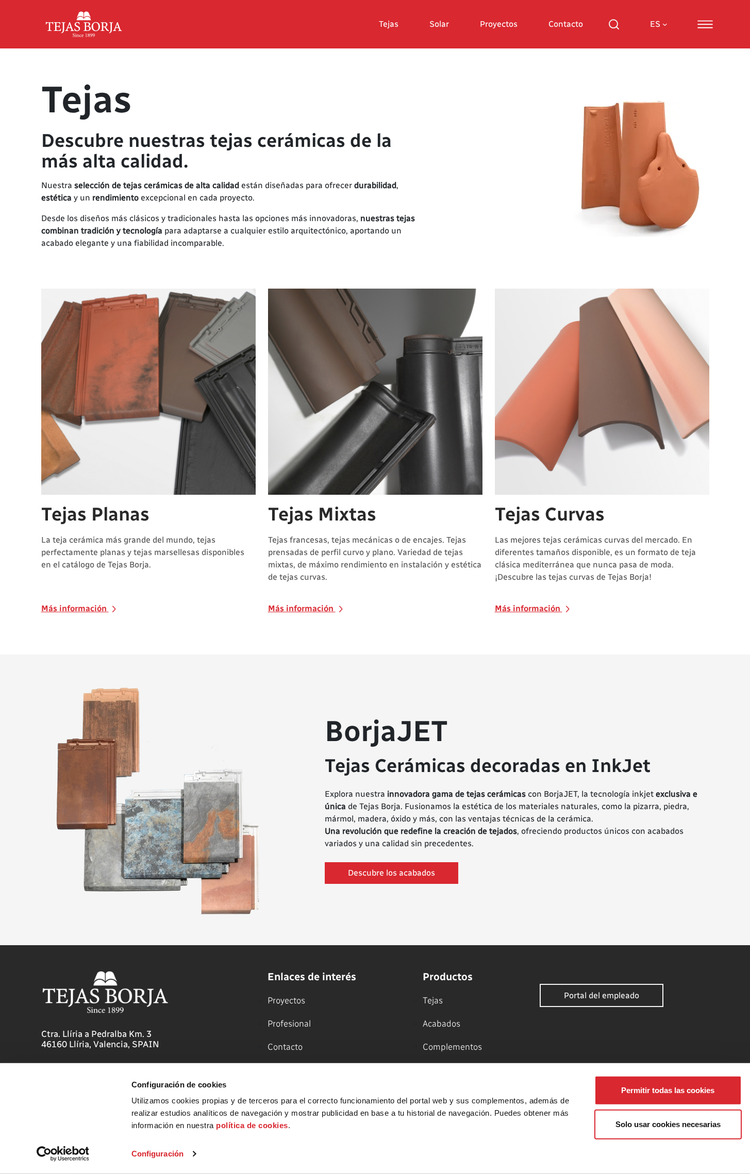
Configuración (157, 1153)
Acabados (441, 1023)
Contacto (565, 24)
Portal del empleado (601, 995)
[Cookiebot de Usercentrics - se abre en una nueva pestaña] (63, 1154)
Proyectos (499, 24)
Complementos (452, 1047)
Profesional (289, 1023)
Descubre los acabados (391, 873)
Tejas (388, 24)
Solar (439, 24)
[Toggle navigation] (705, 24)
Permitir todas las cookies (667, 1090)
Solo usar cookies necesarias (668, 1123)
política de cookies (252, 1125)
